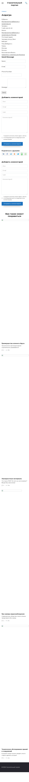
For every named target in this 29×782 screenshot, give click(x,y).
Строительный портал (14, 4)
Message (4, 87)
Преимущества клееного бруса (13, 343)
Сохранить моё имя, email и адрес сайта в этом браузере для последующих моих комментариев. (14, 137)
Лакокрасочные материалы (12, 478)
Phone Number (7, 71)
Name (3, 61)
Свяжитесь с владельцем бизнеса (13, 55)
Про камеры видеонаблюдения (13, 614)
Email (3, 66)
